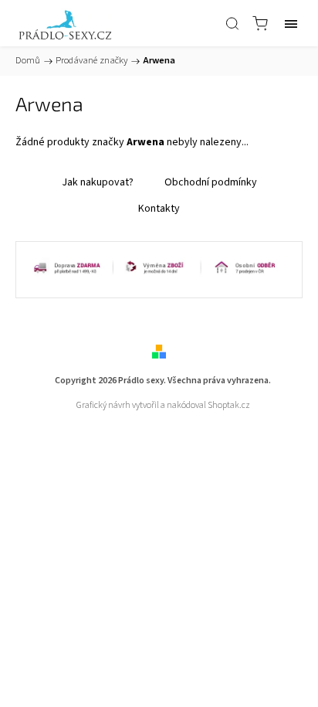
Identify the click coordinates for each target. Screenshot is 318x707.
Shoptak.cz (229, 405)
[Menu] (291, 23)
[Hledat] (232, 23)
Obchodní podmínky (210, 182)
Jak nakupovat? (98, 182)
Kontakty (159, 208)
